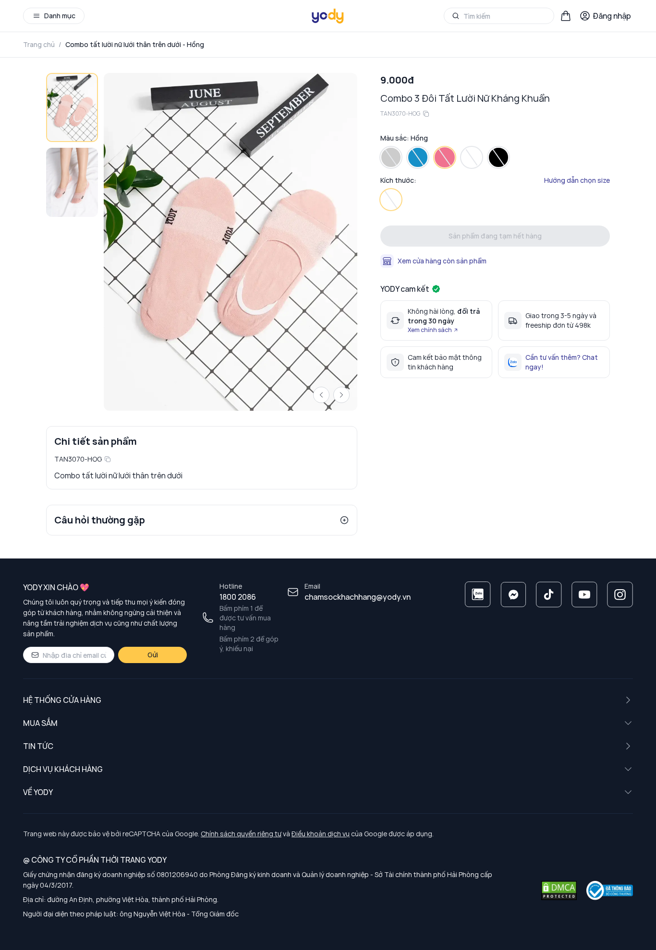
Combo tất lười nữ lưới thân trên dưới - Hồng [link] (134, 44)
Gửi (152, 654)
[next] (341, 395)
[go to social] (478, 594)
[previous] (321, 395)
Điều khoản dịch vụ (321, 833)
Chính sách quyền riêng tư (241, 833)
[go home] (328, 16)
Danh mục (59, 15)
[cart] (565, 16)
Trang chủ (39, 44)
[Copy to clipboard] (107, 459)
